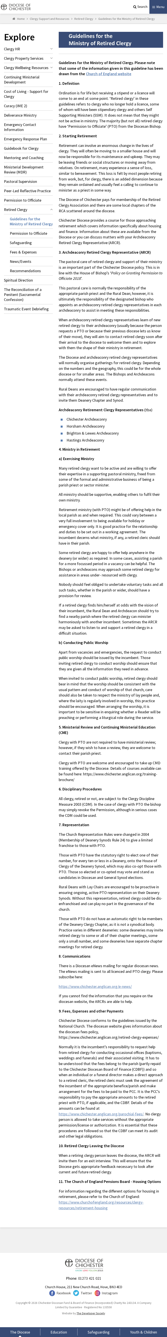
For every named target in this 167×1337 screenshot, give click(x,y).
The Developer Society (91, 1313)
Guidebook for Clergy (21, 148)
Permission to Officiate (22, 200)
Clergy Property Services (23, 58)
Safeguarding (21, 242)
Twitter (86, 1293)
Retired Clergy (83, 19)
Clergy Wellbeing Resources (26, 67)
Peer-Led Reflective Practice (27, 190)
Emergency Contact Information (20, 127)
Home (21, 19)
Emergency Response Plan (25, 138)
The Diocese (20, 1332)
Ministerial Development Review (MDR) (23, 170)
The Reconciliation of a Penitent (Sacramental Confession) (23, 294)
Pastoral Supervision (20, 181)
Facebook (64, 1293)
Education (58, 1332)
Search (142, 7)
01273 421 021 (89, 1278)
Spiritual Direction (18, 280)
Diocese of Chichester (15, 7)
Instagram (110, 1293)
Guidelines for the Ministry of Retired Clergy (126, 19)
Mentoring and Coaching (24, 157)
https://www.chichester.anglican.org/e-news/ (95, 986)
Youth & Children (143, 1332)
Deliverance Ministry (20, 115)
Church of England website (108, 73)
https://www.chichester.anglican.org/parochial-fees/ (101, 1113)
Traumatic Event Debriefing (26, 308)
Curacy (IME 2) (15, 105)
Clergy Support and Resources (49, 19)
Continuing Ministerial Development (21, 80)
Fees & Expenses (23, 252)
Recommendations (25, 270)
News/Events (20, 261)
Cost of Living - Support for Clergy (26, 94)
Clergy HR (12, 48)
